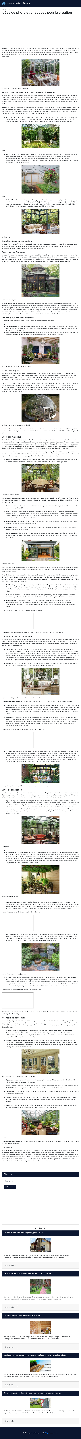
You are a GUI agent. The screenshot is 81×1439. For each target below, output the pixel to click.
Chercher (11, 1187)
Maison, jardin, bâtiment (18, 3)
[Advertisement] (40, 30)
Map (46, 1433)
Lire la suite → (10, 1265)
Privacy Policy (53, 1433)
